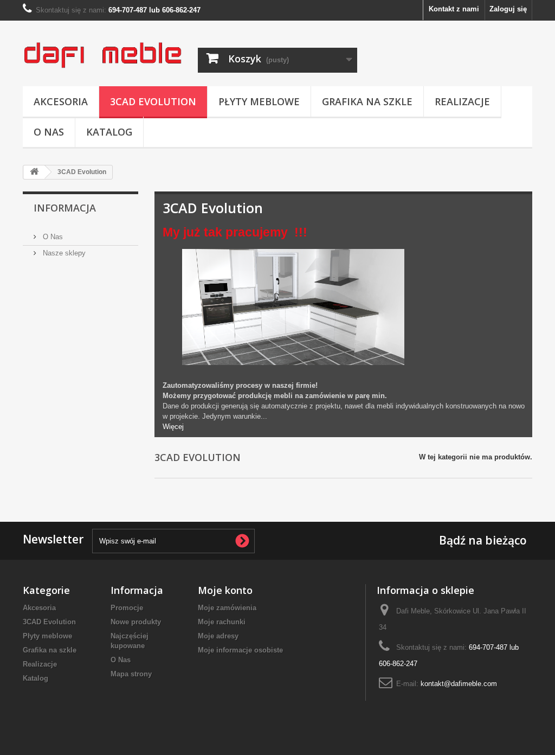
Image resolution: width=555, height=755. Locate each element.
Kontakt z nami (454, 9)
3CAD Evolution (153, 101)
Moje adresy (218, 636)
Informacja (65, 207)
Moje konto (225, 590)
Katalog (109, 131)
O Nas (49, 131)
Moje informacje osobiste (240, 650)
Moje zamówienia (227, 608)
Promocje (127, 608)
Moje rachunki (222, 622)
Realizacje (462, 101)
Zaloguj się (508, 9)
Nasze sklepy (63, 253)
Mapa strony (131, 674)
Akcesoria (61, 101)
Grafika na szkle (367, 101)
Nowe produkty (136, 622)
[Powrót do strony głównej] (34, 172)
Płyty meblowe (259, 101)
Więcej (173, 427)
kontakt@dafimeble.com (459, 684)
